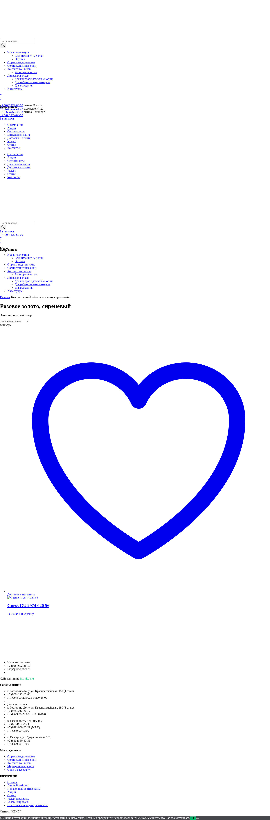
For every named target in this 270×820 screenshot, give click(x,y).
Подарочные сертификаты (23, 788)
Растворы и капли (26, 72)
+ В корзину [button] (26, 613)
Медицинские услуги (20, 766)
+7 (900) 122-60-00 (11, 105)
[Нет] (197, 818)
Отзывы (12, 782)
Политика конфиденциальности (27, 805)
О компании (15, 124)
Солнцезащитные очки (29, 55)
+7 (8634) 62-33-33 (11, 111)
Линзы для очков (18, 75)
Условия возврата (18, 798)
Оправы (20, 59)
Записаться (7, 118)
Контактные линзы (19, 69)
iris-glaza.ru (27, 678)
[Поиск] (3, 45)
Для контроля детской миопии (34, 78)
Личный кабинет (18, 785)
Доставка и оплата (18, 138)
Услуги (11, 141)
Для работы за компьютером (32, 82)
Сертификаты (16, 131)
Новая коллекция (18, 52)
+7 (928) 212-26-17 (11, 108)
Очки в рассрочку (18, 769)
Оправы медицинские (21, 62)
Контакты (13, 147)
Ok (193, 818)
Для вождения (24, 85)
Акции (11, 128)
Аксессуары (14, 88)
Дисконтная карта (18, 134)
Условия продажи (18, 801)
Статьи (11, 144)
